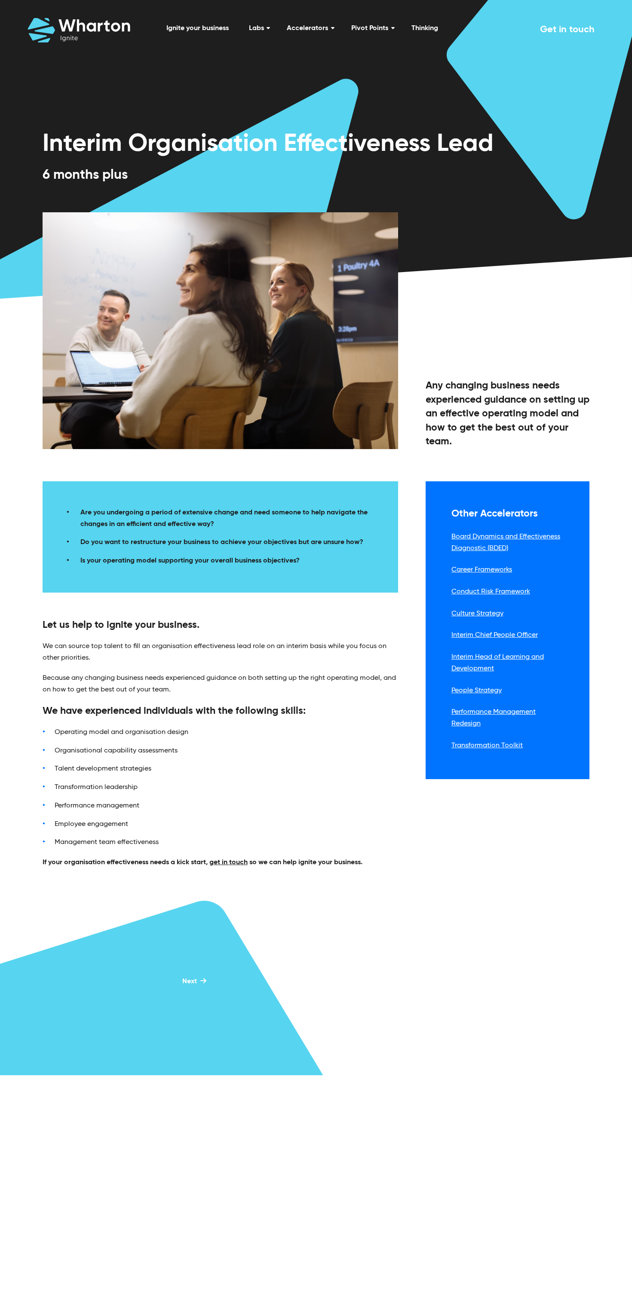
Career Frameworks (481, 569)
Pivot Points (369, 28)
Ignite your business (197, 28)
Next (189, 981)
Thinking (424, 28)
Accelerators (307, 28)
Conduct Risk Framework (490, 591)
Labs (256, 28)
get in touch (228, 862)
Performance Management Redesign (493, 718)
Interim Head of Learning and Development (497, 663)
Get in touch (567, 29)
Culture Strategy (477, 613)
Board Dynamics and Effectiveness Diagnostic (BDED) (505, 542)
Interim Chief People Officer (494, 635)
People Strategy (476, 690)
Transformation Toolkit (487, 745)
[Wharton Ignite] (79, 30)
